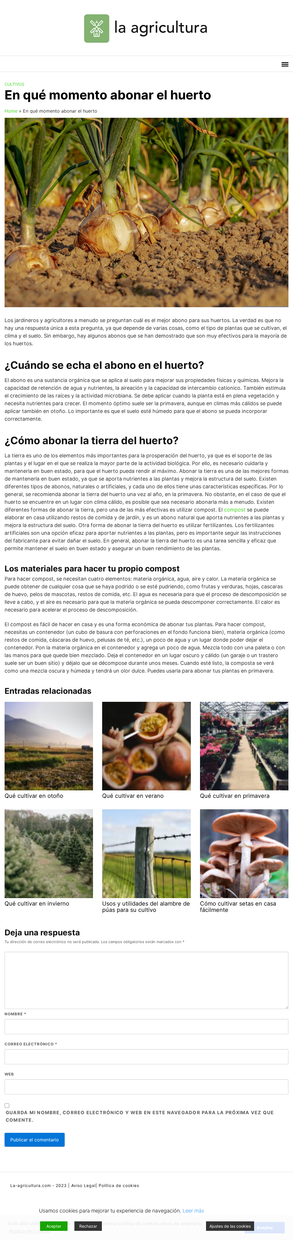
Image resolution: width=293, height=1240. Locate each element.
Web (9, 1074)
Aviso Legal (83, 1185)
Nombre (15, 1014)
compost (235, 510)
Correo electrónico (31, 1044)
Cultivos (14, 84)
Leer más (193, 1211)
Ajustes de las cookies (230, 1226)
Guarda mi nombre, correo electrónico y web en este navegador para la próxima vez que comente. (140, 1116)
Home (11, 111)
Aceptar (53, 1226)
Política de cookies (119, 1185)
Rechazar (88, 1226)
